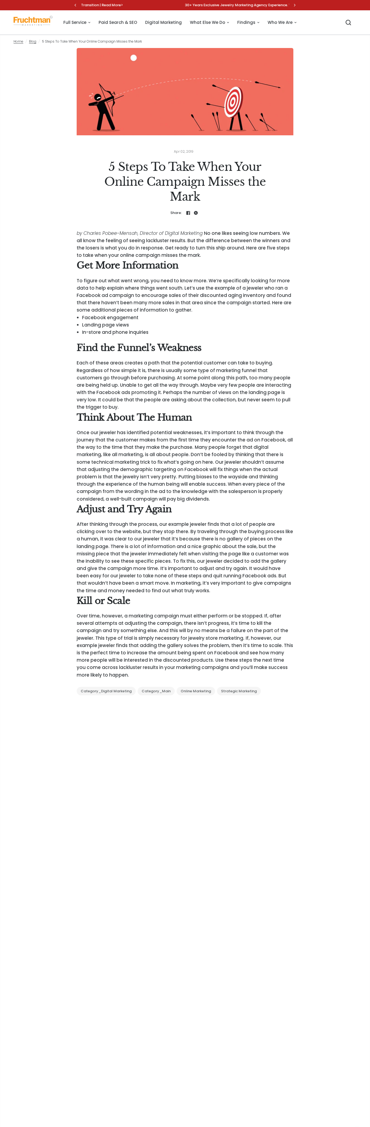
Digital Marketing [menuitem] (163, 22)
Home (18, 41)
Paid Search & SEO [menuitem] (118, 22)
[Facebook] (188, 213)
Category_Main (156, 691)
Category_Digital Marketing (106, 691)
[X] (196, 213)
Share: (176, 212)
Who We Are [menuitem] (280, 22)
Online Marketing (196, 691)
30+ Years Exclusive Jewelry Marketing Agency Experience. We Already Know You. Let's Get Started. (186, 5)
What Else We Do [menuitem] (207, 22)
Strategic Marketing (239, 691)
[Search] (348, 22)
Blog (32, 41)
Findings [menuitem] (246, 22)
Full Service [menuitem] (74, 22)
